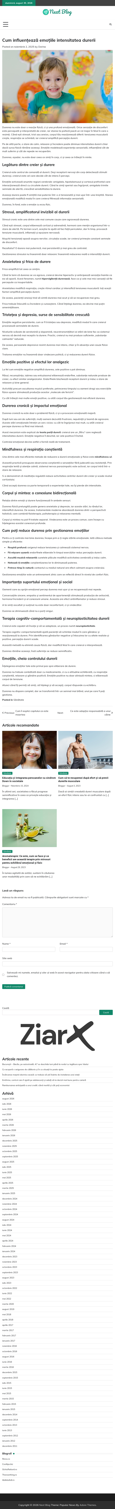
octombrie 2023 (9, 1267)
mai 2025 (6, 1177)
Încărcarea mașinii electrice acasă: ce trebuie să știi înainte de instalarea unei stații (41, 1074)
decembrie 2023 (9, 1256)
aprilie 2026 (7, 1119)
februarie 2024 (9, 1246)
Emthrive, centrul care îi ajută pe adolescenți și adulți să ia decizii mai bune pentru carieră (44, 1080)
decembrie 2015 (9, 1372)
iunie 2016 (7, 1361)
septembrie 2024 (10, 1214)
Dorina (42, 46)
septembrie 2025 (10, 1156)
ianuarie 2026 (8, 1135)
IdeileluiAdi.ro (8, 1480)
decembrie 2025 (9, 1140)
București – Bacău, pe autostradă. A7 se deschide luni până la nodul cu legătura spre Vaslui (45, 1064)
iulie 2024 (6, 1225)
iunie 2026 (7, 1109)
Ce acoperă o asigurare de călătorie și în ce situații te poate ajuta (32, 1069)
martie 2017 (8, 1330)
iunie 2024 (7, 1230)
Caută (5, 1007)
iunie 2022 (7, 1293)
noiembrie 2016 (9, 1346)
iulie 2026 (6, 1104)
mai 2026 (6, 1114)
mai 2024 (6, 1235)
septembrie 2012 (10, 1435)
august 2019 (8, 1309)
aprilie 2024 (7, 1240)
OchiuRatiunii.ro (9, 1469)
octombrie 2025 (9, 1151)
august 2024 (8, 1219)
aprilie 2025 (7, 1182)
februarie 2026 (9, 1130)
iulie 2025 (6, 1167)
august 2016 (8, 1356)
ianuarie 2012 (8, 1440)
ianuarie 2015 (8, 1409)
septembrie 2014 (10, 1419)
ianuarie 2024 (8, 1251)
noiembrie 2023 (9, 1261)
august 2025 (8, 1161)
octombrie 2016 (9, 1351)
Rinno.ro (6, 1459)
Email (64, 943)
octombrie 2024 (9, 1209)
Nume (6, 943)
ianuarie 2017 (8, 1340)
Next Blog (44, 1504)
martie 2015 (8, 1398)
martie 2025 (8, 1188)
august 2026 (8, 1098)
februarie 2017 (9, 1335)
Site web (7, 958)
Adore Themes (88, 1504)
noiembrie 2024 (9, 1204)
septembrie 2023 (10, 1272)
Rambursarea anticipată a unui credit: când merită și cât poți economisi (35, 1085)
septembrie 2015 (10, 1377)
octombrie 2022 (9, 1288)
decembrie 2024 (9, 1198)
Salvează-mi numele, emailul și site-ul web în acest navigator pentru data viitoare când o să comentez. (58, 974)
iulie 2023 (6, 1283)
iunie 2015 (7, 1388)
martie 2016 (8, 1367)
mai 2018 (6, 1314)
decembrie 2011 (9, 1446)
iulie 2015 (6, 1383)
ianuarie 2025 (8, 1193)
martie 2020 (8, 1304)
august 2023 (8, 1277)
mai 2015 (6, 1393)
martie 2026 (8, 1125)
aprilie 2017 (7, 1325)
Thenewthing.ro (9, 1474)
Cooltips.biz (7, 1464)
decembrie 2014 (9, 1414)
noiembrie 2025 (9, 1146)
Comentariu (9, 904)
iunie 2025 (7, 1172)
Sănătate (18, 699)
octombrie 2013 (9, 1425)
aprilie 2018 (7, 1319)
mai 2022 (6, 1298)
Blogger (5, 786)
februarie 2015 (9, 1404)
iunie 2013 (7, 1430)
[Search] (110, 24)
